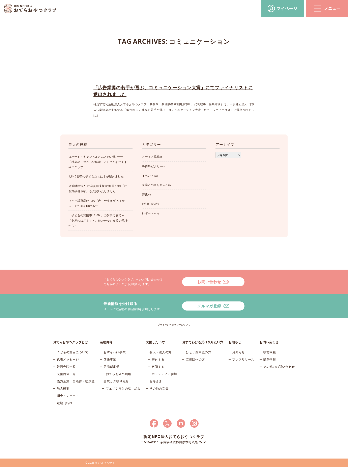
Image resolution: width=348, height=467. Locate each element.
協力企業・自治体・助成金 (76, 381)
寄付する (158, 359)
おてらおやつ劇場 (118, 374)
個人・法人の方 (160, 352)
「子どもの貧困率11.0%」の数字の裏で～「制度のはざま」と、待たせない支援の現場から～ (98, 220)
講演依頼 (269, 359)
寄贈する (158, 367)
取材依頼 (269, 352)
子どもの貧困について (72, 352)
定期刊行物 (65, 403)
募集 (145, 194)
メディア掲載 (151, 156)
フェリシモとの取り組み (123, 388)
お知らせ (148, 204)
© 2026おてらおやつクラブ (101, 462)
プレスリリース (243, 359)
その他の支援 (158, 388)
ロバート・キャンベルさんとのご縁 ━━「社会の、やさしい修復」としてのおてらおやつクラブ (98, 162)
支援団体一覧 (66, 374)
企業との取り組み (154, 185)
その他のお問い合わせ (279, 367)
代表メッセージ (68, 359)
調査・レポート (68, 396)
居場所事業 (111, 367)
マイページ (287, 8)
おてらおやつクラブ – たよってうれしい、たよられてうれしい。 (30, 8)
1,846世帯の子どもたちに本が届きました (96, 176)
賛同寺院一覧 (66, 367)
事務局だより (151, 166)
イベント (148, 175)
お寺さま (155, 381)
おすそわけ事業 (115, 352)
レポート (148, 213)
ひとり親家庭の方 (198, 352)
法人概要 (63, 388)
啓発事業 (110, 359)
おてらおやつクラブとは (70, 342)
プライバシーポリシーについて (174, 324)
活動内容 (106, 342)
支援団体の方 (195, 359)
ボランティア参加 (164, 374)
